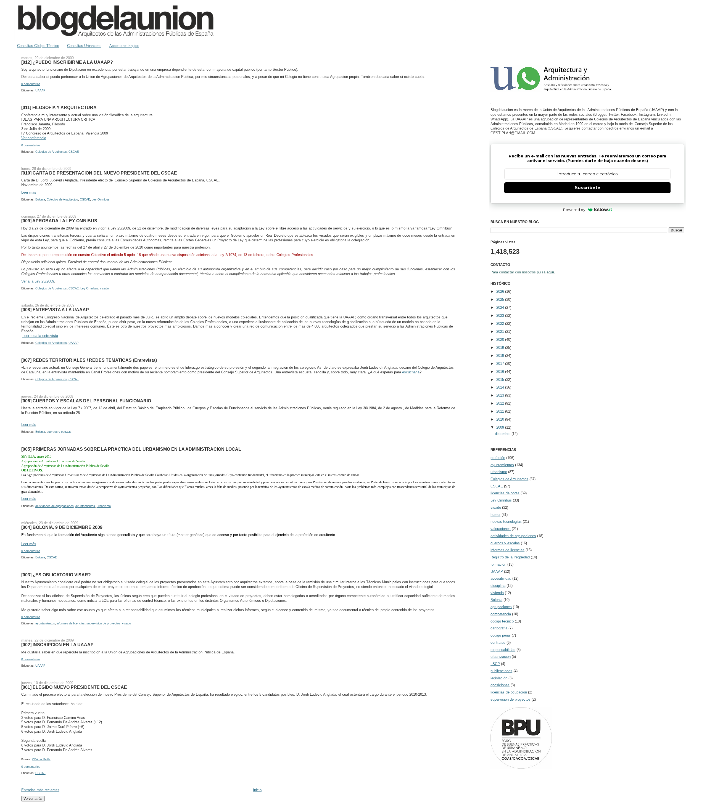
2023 (500, 315)
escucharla (411, 372)
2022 (500, 323)
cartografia (498, 628)
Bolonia (40, 199)
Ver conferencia (33, 138)
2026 (500, 291)
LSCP (495, 664)
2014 (500, 387)
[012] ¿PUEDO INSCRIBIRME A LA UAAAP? (67, 62)
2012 (500, 403)
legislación (498, 678)
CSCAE (73, 151)
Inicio (257, 790)
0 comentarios (30, 84)
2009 (500, 427)
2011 (500, 411)
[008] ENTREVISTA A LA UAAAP (55, 309)
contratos (497, 642)
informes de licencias (71, 623)
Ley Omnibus (101, 199)
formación (498, 564)
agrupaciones (501, 607)
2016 (500, 372)
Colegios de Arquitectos (51, 151)
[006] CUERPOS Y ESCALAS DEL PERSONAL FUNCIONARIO (86, 400)
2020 (500, 339)
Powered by (574, 209)
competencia (500, 614)
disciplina (497, 586)
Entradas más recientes (40, 790)
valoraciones (500, 529)
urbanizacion (500, 657)
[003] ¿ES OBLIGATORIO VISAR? (56, 574)
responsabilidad (502, 650)
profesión (497, 458)
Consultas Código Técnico (38, 46)
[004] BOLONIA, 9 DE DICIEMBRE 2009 (61, 527)
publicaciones (501, 671)
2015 (500, 380)
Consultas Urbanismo (84, 46)
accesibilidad (500, 578)
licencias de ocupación (508, 692)
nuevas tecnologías (506, 521)
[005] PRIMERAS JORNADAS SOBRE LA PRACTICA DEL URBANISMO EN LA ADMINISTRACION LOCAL (131, 449)
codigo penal (500, 635)
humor (495, 515)
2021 (500, 331)
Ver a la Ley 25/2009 (37, 281)
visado (104, 288)
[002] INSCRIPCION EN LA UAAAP (57, 644)
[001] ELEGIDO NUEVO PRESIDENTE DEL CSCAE (74, 687)
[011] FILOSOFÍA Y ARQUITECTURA (59, 107)
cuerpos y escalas (59, 431)
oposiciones (500, 685)
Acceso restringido (124, 46)
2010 (500, 419)
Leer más (28, 192)
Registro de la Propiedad (510, 557)
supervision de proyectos (103, 623)
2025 (500, 299)
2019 (500, 347)
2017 (500, 364)
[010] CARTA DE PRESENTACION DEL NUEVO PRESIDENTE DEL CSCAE (99, 172)
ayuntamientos (85, 506)
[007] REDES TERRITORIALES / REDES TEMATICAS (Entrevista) (89, 360)
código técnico (502, 621)
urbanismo (104, 506)
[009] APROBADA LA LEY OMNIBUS (59, 220)
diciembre (503, 434)
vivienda (497, 593)
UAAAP (40, 90)
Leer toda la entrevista (40, 336)
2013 (500, 395)
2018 (500, 355)
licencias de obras (504, 493)
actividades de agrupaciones (54, 506)
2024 (500, 307)
